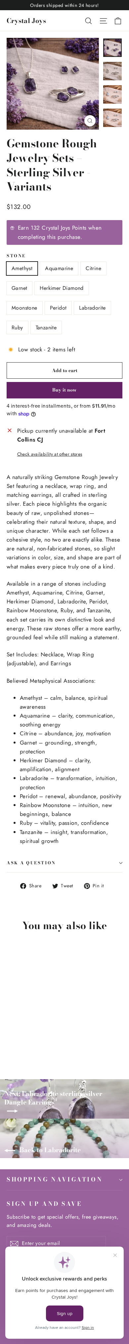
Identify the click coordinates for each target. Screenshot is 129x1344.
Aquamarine (59, 268)
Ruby (17, 327)
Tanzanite (46, 327)
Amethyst (22, 268)
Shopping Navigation (55, 1179)
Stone (16, 256)
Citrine (93, 268)
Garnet (19, 288)
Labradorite (92, 308)
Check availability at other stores (49, 454)
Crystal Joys (26, 20)
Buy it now (64, 389)
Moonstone (24, 308)
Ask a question (31, 863)
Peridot (58, 308)
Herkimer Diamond (61, 288)
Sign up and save (44, 1203)
